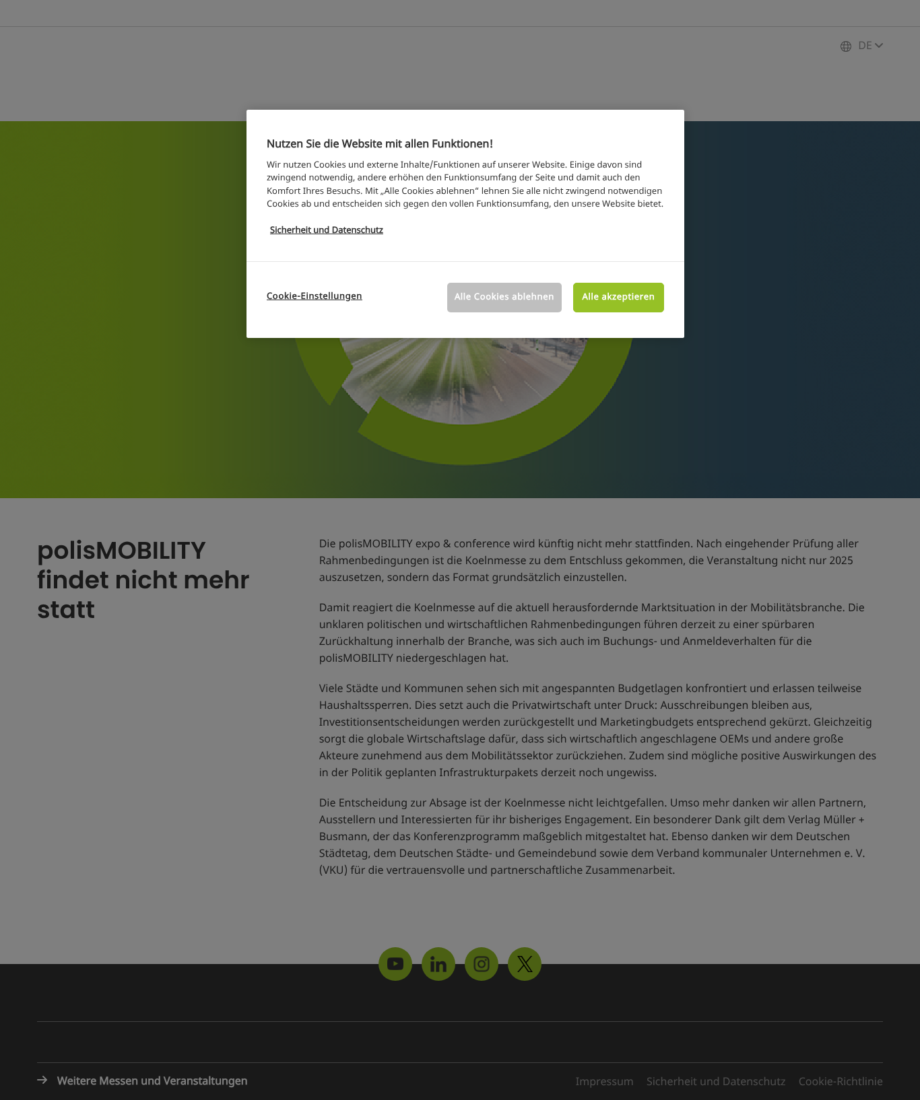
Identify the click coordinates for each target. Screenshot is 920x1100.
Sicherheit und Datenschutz (326, 230)
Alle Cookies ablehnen (504, 297)
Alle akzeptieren (619, 297)
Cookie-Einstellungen (314, 296)
